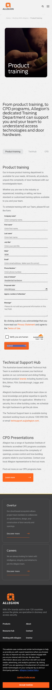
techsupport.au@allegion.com (25, 420)
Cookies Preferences (26, 677)
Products (6, 624)
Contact (29, 631)
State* (6, 251)
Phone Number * (10, 268)
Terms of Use (14, 328)
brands (23, 379)
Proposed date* (9, 285)
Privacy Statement (26, 324)
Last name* (8, 233)
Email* (6, 259)
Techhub (32, 151)
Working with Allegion (12, 638)
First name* (8, 225)
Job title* (7, 242)
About (28, 624)
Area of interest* (10, 277)
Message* (7, 303)
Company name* (10, 216)
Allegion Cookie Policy (29, 670)
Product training (12, 151)
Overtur (29, 638)
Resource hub (8, 631)
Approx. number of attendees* (15, 294)
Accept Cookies (26, 685)
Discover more (13, 533)
